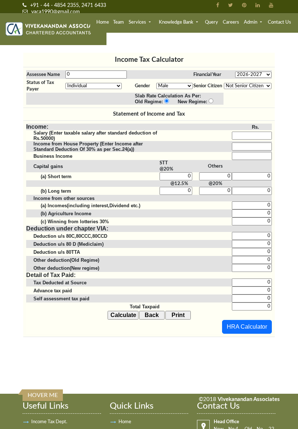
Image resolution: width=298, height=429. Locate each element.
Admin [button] (251, 22)
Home (102, 22)
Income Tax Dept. (49, 422)
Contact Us (279, 22)
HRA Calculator (247, 327)
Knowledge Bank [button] (176, 22)
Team (118, 22)
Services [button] (138, 22)
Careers (231, 22)
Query (211, 22)
